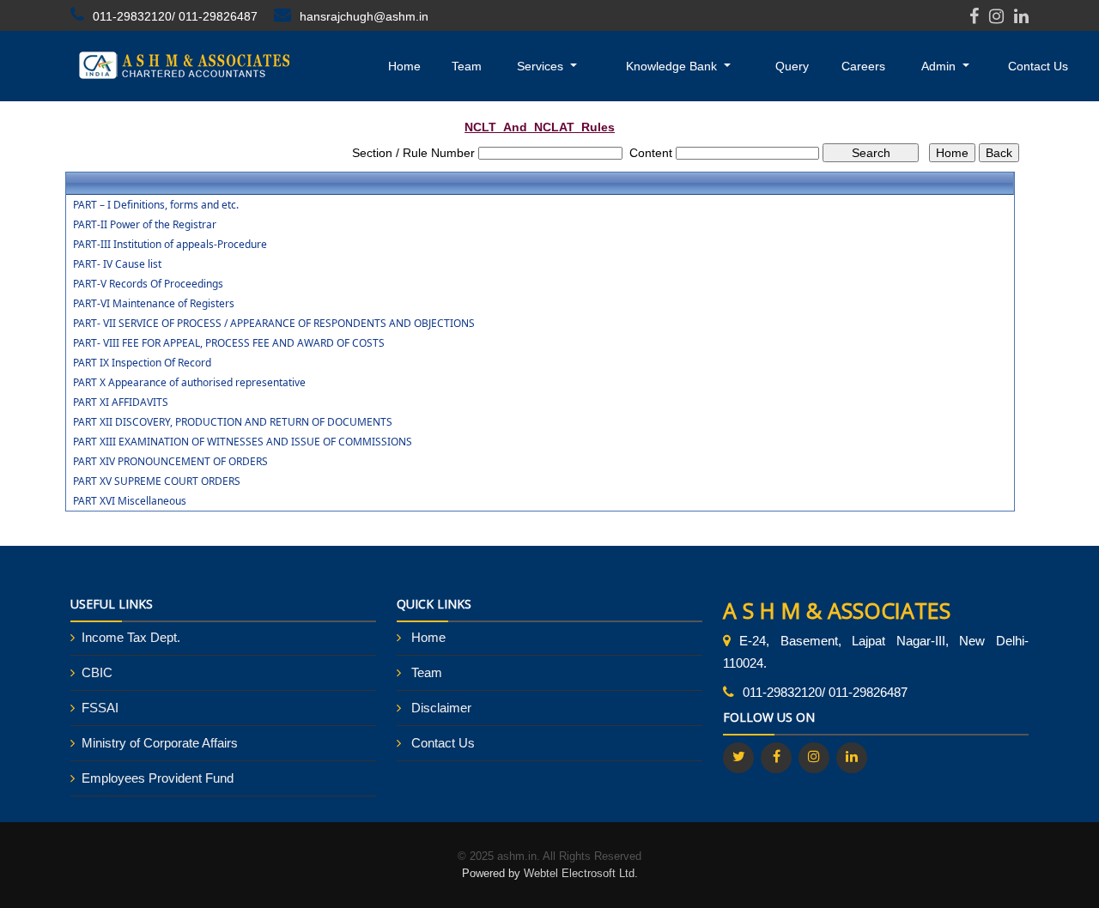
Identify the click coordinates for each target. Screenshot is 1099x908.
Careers (863, 66)
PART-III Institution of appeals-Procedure (170, 244)
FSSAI (100, 707)
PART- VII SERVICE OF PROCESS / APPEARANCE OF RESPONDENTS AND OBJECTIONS (274, 323)
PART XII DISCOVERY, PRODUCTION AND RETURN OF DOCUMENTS (232, 422)
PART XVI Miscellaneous (129, 501)
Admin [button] (940, 66)
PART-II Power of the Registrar (144, 225)
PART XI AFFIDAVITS (120, 402)
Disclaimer (441, 707)
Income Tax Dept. (131, 637)
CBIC (97, 672)
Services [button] (542, 66)
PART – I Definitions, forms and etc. (156, 205)
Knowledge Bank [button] (673, 66)
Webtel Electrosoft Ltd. (581, 873)
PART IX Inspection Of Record (142, 363)
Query (792, 66)
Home (404, 66)
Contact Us (1038, 66)
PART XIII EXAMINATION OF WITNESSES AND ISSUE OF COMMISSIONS (242, 442)
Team (467, 66)
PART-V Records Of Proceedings (148, 284)
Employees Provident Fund (158, 778)
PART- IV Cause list (117, 264)
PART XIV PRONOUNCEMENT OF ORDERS (170, 462)
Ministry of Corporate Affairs (160, 742)
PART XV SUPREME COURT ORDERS (156, 481)
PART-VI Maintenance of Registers (153, 304)
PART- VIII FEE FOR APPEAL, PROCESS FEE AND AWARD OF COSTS (229, 343)
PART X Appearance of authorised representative (189, 383)
